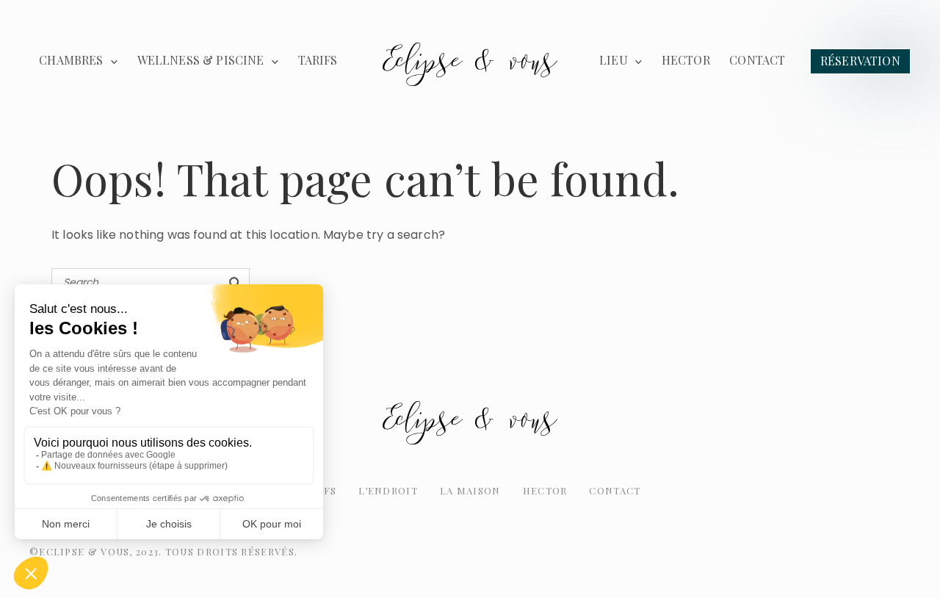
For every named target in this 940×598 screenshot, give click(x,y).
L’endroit (388, 490)
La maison (470, 490)
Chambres (71, 60)
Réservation (860, 60)
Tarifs (318, 60)
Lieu (613, 60)
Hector (686, 60)
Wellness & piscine (200, 60)
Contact (757, 60)
